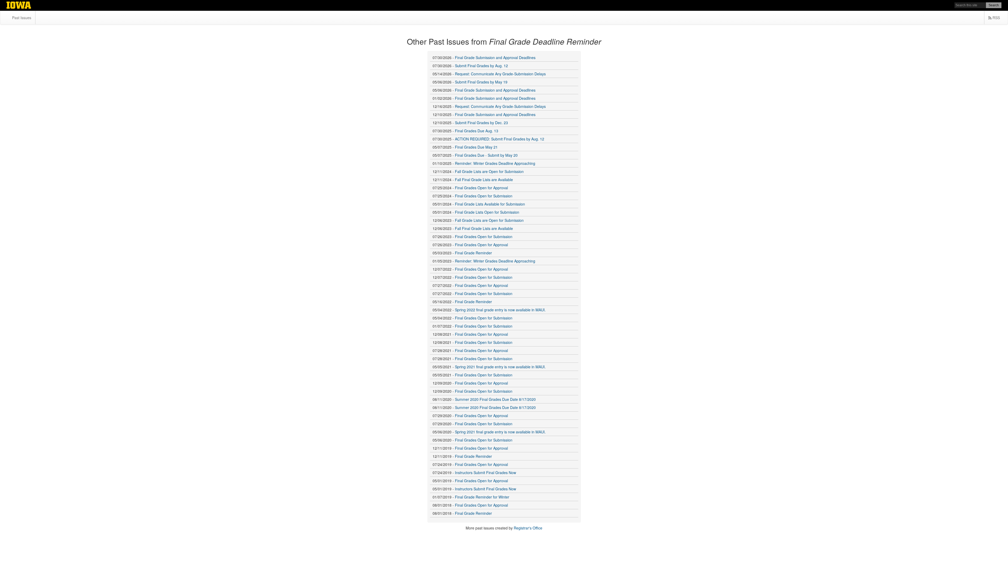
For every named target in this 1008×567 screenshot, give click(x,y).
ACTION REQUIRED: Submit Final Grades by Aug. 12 (499, 138)
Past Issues (21, 17)
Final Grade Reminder (473, 252)
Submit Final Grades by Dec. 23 (481, 122)
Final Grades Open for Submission (483, 195)
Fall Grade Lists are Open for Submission (489, 171)
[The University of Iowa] (19, 6)
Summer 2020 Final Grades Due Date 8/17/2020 (495, 399)
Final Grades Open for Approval (481, 187)
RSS (995, 17)
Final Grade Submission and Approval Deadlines (495, 57)
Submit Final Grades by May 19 (481, 82)
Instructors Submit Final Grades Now (485, 472)
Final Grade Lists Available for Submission (490, 204)
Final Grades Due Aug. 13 (476, 130)
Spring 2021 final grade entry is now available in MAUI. (500, 366)
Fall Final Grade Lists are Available (484, 179)
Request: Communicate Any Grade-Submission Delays (500, 73)
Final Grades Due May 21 (476, 147)
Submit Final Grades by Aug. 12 (481, 65)
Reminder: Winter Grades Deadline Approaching (495, 163)
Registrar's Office (528, 528)
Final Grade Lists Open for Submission (487, 212)
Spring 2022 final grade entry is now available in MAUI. (500, 309)
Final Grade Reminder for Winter (482, 497)
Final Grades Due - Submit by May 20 (486, 155)
